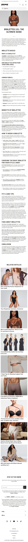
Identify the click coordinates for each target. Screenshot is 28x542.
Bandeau (5, 103)
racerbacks (21, 206)
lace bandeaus (6, 170)
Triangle (5, 94)
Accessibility (14, 533)
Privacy (14, 535)
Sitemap (14, 528)
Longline (5, 96)
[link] (14, 278)
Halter (4, 105)
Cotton (15, 84)
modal (5, 86)
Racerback (5, 100)
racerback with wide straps (9, 180)
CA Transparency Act (14, 531)
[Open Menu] (26, 5)
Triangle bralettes (21, 169)
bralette (4, 55)
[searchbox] (15, 8)
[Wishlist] (20, 5)
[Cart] (23, 5)
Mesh (13, 87)
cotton (3, 121)
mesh (7, 121)
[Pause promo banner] (26, 1)
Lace (15, 80)
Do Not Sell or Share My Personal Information (14, 540)
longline (12, 206)
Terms (14, 537)
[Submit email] (24, 487)
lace (22, 120)
